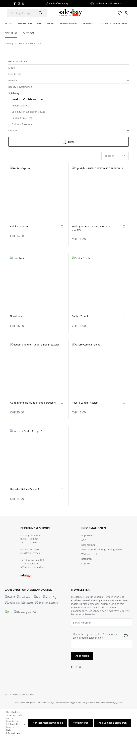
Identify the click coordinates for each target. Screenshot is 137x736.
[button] (128, 68)
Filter (70, 141)
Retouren (86, 558)
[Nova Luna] (37, 283)
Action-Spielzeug (21, 105)
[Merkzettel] (120, 13)
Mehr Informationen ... (14, 731)
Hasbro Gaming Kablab (85, 402)
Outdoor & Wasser (22, 124)
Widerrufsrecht (89, 554)
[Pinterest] (23, 3)
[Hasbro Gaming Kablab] (99, 370)
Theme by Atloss (26, 694)
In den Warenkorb (37, 216)
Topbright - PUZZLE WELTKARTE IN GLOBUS (91, 228)
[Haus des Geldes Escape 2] (37, 456)
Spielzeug (13, 93)
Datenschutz (88, 544)
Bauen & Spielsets (22, 118)
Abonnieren (82, 655)
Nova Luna (16, 316)
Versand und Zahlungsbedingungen (101, 549)
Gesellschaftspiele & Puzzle (27, 99)
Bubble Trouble (80, 316)
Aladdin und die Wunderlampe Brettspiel (33, 402)
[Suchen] (41, 13)
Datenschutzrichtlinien (104, 607)
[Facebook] (15, 3)
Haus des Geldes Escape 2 (24, 489)
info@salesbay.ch (30, 553)
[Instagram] (19, 3)
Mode (11, 67)
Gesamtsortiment (18, 61)
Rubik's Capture (19, 226)
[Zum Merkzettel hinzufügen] (62, 226)
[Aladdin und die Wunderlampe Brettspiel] (37, 370)
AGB (83, 540)
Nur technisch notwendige (48, 722)
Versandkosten (61, 702)
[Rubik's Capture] (37, 194)
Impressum (87, 535)
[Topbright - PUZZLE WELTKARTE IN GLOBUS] (99, 194)
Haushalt (13, 80)
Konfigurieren (81, 722)
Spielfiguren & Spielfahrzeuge (28, 111)
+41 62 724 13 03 (29, 549)
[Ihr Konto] (126, 13)
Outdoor (13, 130)
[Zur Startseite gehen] (70, 13)
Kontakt (85, 563)
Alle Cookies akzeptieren (113, 722)
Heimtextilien (15, 74)
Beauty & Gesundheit (20, 86)
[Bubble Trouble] (99, 283)
